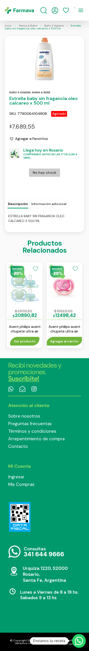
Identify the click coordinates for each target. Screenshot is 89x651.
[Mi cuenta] (55, 10)
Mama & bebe (41, 92)
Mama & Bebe (28, 26)
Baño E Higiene (54, 26)
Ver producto (25, 341)
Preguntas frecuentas (30, 424)
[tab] (18, 204)
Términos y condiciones (32, 431)
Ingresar (16, 477)
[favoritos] (66, 10)
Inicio (8, 26)
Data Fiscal (19, 517)
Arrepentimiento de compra (36, 439)
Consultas (44, 552)
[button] (28, 138)
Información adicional (48, 204)
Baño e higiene (20, 92)
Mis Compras (21, 484)
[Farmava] (19, 10)
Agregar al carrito (64, 341)
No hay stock (44, 172)
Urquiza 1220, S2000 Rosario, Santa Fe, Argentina (45, 574)
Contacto (18, 446)
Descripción (18, 204)
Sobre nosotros (24, 416)
